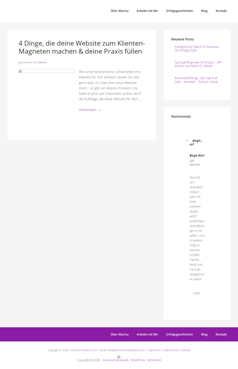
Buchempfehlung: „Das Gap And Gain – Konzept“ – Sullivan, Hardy (196, 80)
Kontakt (185, 350)
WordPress (138, 360)
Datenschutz (171, 350)
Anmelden (154, 360)
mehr (197, 293)
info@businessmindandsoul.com (126, 350)
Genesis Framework (115, 360)
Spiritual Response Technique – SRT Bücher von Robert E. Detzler (198, 64)
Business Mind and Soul (40, 11)
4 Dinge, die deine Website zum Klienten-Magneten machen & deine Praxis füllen (82, 47)
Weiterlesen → (90, 109)
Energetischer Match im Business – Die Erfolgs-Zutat (198, 48)
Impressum (154, 350)
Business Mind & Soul (84, 350)
